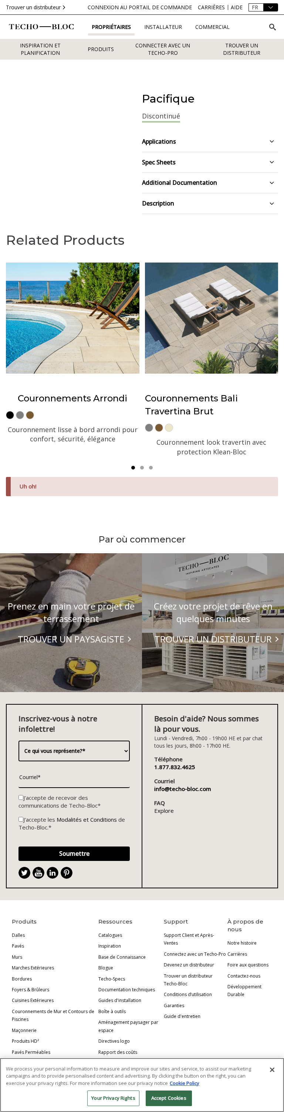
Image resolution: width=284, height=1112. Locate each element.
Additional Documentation (179, 182)
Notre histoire (242, 943)
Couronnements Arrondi (72, 398)
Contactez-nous (243, 976)
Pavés (18, 946)
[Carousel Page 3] (151, 468)
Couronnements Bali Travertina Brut (191, 404)
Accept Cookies (168, 1098)
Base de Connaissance (122, 957)
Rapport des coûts (117, 1052)
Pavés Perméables (31, 1052)
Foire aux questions (247, 965)
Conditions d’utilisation (188, 994)
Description (158, 203)
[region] (142, 1085)
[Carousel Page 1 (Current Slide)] (133, 468)
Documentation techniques (126, 989)
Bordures (22, 979)
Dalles (18, 935)
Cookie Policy (184, 1083)
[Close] (272, 1070)
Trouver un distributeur (33, 7)
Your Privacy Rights (113, 1098)
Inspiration (109, 946)
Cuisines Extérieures (33, 1000)
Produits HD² (25, 1041)
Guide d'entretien (182, 1016)
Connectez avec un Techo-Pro (195, 954)
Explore (164, 810)
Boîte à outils (112, 1011)
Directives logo (114, 1041)
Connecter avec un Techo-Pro (162, 49)
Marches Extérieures (33, 968)
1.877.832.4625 (174, 767)
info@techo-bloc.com (182, 788)
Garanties (174, 1005)
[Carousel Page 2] (142, 468)
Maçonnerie (24, 1030)
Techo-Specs (111, 979)
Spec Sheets (159, 162)
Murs (17, 957)
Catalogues (110, 935)
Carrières (237, 954)
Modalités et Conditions (87, 819)
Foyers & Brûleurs (30, 989)
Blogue (105, 968)
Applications (159, 141)
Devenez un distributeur (189, 965)
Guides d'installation (119, 1000)
